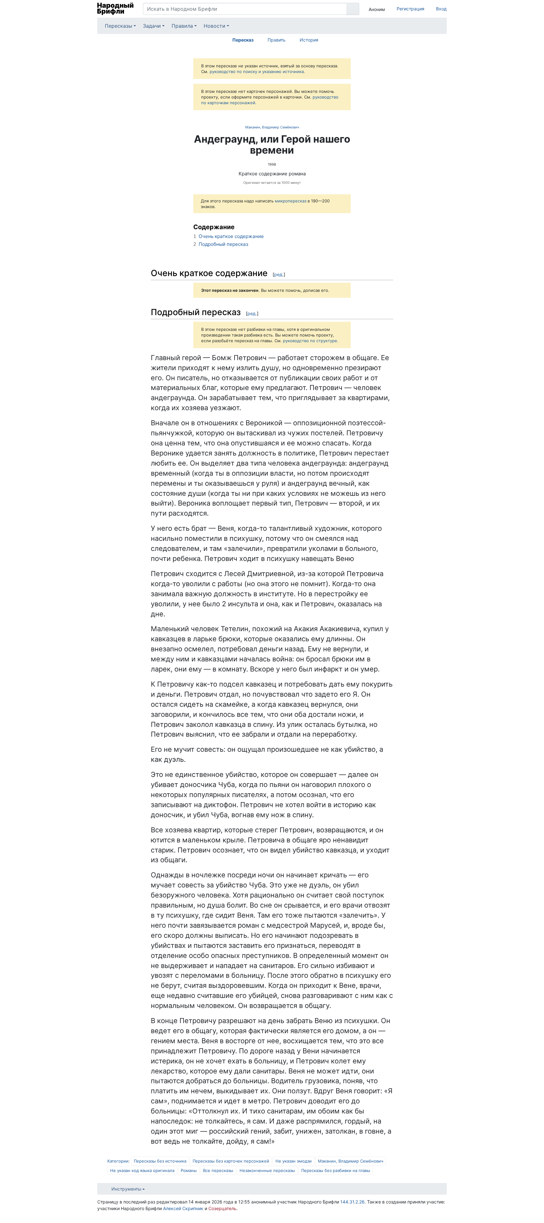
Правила (182, 26)
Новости (214, 26)
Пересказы (118, 26)
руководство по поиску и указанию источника (257, 71)
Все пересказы (218, 1170)
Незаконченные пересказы (267, 1170)
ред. (279, 274)
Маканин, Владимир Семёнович (272, 127)
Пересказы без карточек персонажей (231, 1161)
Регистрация (410, 8)
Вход (441, 8)
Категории (117, 1161)
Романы (189, 1170)
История (309, 39)
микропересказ (290, 200)
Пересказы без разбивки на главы (335, 1170)
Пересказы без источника (160, 1161)
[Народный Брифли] (115, 9)
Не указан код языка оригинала (142, 1170)
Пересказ (242, 39)
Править (277, 39)
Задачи (152, 26)
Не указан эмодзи (293, 1161)
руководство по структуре (310, 340)
